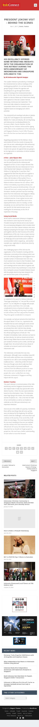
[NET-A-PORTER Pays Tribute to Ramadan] (19, 545)
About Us (20, 716)
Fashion (30, 711)
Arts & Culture (27, 713)
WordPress (33, 708)
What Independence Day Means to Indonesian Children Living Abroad (19, 662)
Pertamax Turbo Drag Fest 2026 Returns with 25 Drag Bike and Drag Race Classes (19, 656)
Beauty (8, 713)
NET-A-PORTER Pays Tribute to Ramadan (18, 557)
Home (6, 711)
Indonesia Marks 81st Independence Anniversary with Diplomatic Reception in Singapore (17, 669)
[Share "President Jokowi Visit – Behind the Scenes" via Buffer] (29, 448)
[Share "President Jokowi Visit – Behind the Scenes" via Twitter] (10, 448)
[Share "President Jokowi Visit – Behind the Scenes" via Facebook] (6, 448)
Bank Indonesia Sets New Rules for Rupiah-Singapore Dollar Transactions (18, 677)
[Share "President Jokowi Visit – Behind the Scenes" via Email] (18, 452)
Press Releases (11, 716)
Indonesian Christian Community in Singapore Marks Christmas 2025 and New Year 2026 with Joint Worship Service (19, 502)
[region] (19, 631)
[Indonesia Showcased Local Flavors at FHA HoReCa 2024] (19, 571)
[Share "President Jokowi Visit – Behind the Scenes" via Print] (21, 452)
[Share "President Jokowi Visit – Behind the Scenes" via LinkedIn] (25, 448)
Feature (26, 26)
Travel (18, 711)
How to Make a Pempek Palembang (16, 531)
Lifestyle (12, 711)
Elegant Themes (15, 708)
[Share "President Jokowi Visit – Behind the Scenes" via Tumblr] (18, 448)
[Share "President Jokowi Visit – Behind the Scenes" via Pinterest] (21, 448)
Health (14, 713)
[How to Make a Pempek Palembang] (19, 518)
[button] (19, 626)
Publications (28, 716)
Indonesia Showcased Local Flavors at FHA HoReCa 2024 (18, 584)
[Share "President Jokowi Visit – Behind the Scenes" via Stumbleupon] (33, 448)
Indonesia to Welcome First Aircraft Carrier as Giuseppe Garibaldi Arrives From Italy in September (19, 684)
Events (21, 26)
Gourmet (24, 711)
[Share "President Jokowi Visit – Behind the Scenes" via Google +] (14, 448)
